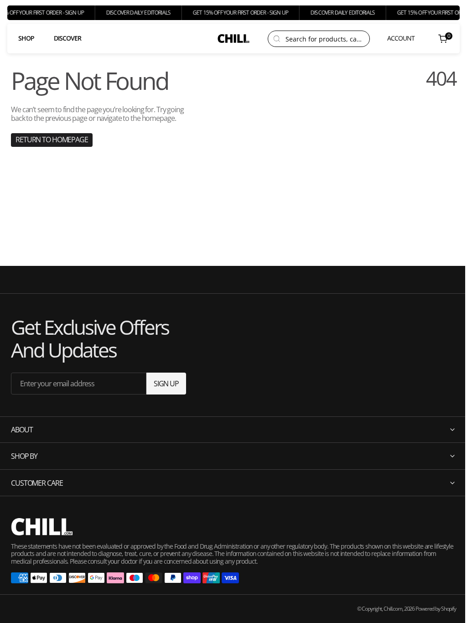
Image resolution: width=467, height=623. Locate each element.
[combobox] (324, 39)
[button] (394, 38)
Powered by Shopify (429, 609)
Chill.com (386, 609)
